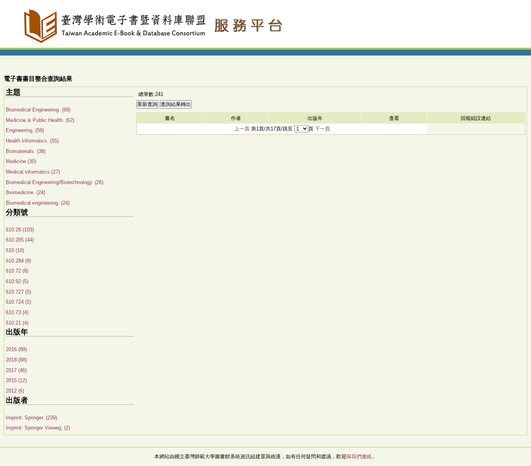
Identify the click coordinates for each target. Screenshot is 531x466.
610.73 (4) (17, 312)
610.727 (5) (18, 292)
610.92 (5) (17, 281)
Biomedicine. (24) (25, 192)
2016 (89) (16, 349)
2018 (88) (16, 360)
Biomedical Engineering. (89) (38, 110)
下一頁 (322, 129)
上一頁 (242, 129)
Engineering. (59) (25, 130)
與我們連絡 (359, 456)
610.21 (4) (17, 323)
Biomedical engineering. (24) (38, 203)
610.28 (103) (20, 230)
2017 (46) (16, 370)
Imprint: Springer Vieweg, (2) (38, 428)
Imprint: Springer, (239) (31, 418)
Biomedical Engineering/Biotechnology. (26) (54, 182)
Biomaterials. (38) (25, 151)
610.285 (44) (20, 240)
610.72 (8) (17, 271)
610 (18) (15, 250)
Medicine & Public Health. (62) (40, 120)
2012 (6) (15, 391)
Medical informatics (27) (33, 172)
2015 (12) (16, 380)
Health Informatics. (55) (32, 141)
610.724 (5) (18, 302)
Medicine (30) (21, 161)
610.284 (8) (18, 261)
